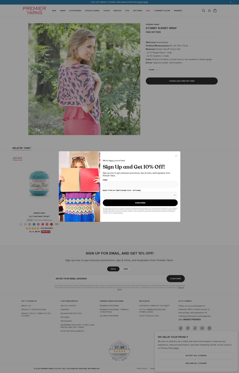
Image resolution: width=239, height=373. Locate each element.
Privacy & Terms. (118, 213)
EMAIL (105, 180)
